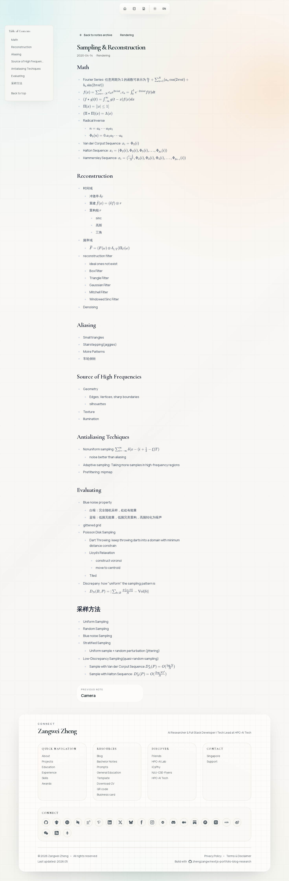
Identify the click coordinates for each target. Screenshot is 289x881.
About (46, 756)
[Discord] (173, 822)
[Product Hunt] (205, 822)
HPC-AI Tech (160, 778)
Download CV (105, 783)
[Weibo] (237, 822)
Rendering (127, 35)
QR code (102, 789)
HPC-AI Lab (159, 761)
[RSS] (56, 833)
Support (212, 761)
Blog (100, 756)
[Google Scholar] (56, 822)
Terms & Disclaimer (238, 856)
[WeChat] (46, 833)
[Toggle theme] (155, 8)
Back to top (18, 93)
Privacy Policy (212, 856)
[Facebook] (141, 822)
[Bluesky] (131, 822)
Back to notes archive (98, 35)
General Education (109, 772)
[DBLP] (78, 822)
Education (48, 767)
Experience (49, 772)
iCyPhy (156, 767)
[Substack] (195, 822)
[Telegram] (163, 822)
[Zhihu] (216, 822)
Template (103, 778)
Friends (156, 756)
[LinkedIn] (110, 822)
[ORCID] (67, 822)
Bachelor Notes (107, 761)
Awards (47, 783)
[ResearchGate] (88, 822)
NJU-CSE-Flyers (162, 772)
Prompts (102, 767)
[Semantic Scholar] (99, 822)
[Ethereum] (67, 833)
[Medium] (184, 822)
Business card (106, 794)
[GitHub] (46, 822)
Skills (45, 778)
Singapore (213, 756)
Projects (47, 761)
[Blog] (134, 8)
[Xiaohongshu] (226, 822)
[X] (120, 822)
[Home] (125, 8)
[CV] (143, 8)
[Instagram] (152, 822)
